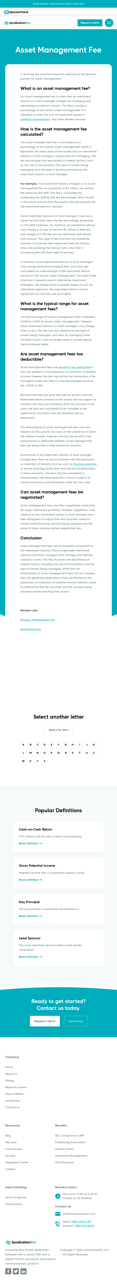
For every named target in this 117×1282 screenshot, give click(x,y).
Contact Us (12, 1107)
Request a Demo (90, 22)
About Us (11, 1073)
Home (9, 1067)
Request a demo (44, 1021)
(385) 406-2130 (81, 1221)
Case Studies (14, 1149)
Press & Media (14, 1093)
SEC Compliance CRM (69, 1135)
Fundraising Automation (70, 1142)
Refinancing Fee (30, 629)
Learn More (78, 3)
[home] (17, 23)
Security (10, 1155)
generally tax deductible (74, 367)
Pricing (9, 1080)
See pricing (76, 1021)
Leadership (12, 1100)
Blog (8, 1135)
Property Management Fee (37, 619)
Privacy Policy (13, 1204)
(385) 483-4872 (84, 1225)
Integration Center (16, 1162)
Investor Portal (64, 1149)
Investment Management (71, 1155)
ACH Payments (64, 1162)
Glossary (10, 1142)
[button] (109, 23)
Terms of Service (15, 1197)
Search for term (58, 729)
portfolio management (35, 119)
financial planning (85, 464)
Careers (10, 1169)
